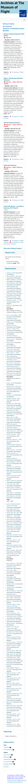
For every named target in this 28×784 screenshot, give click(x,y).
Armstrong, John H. (12, 359)
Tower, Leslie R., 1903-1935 (14, 650)
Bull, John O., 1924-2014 (13, 363)
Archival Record (9, 749)
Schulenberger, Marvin (13, 366)
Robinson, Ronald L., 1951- (14, 297)
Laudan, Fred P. (11, 587)
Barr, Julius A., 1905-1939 (13, 597)
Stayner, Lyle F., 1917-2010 (14, 386)
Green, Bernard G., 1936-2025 (15, 431)
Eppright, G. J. (10, 580)
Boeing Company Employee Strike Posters (14, 35)
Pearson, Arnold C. (12, 325)
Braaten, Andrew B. (12, 458)
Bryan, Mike (10, 664)
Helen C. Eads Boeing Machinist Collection (13, 79)
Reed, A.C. (9, 601)
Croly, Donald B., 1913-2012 (14, 290)
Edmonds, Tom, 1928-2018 (14, 373)
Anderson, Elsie (11, 273)
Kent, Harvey (10, 573)
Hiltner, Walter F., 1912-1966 (14, 407)
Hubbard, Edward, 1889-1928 (15, 661)
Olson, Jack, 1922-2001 (13, 349)
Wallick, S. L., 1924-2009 (13, 516)
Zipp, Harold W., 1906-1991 (14, 654)
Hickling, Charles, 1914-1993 (14, 293)
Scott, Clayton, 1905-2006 (14, 519)
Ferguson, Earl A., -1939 (13, 724)
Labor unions (8, 754)
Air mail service (8, 761)
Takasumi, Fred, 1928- (13, 410)
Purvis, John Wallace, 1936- (14, 315)
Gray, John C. (10, 342)
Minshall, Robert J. (12, 594)
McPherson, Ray (11, 414)
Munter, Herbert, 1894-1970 (14, 550)
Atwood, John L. (11, 339)
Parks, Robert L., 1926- (13, 352)
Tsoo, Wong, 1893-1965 (13, 420)
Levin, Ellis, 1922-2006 (13, 484)
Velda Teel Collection (10, 165)
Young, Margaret (11, 332)
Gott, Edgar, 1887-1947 (13, 509)
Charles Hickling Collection (12, 123)
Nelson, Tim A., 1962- (12, 417)
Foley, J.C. (9, 305)
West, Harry (10, 702)
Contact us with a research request (16, 780)
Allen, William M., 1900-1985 (14, 283)
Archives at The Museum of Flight (12, 7)
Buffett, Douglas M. (12, 424)
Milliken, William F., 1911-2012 (14, 279)
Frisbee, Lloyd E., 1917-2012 (14, 370)
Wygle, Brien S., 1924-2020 (14, 526)
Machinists (7, 757)
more (5, 766)
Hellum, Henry (10, 383)
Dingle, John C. (11, 322)
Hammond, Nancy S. (12, 335)
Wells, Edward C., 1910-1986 (14, 563)
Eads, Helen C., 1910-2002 (14, 492)
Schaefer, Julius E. (11, 566)
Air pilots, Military (9, 764)
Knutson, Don (10, 395)
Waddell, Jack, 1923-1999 (14, 403)
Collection (7, 747)
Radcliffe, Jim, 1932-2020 (14, 467)
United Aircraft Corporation (14, 698)
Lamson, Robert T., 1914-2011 (14, 642)
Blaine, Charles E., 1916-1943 (14, 705)
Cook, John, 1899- (12, 570)
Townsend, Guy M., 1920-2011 (15, 616)
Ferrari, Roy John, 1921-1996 (14, 512)
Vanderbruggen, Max (12, 286)
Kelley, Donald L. (11, 623)
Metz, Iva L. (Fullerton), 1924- (15, 523)
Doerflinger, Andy (11, 577)
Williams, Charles (11, 584)
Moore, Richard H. (11, 346)
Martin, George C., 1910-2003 (15, 590)
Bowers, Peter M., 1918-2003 (14, 480)
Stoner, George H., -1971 (13, 613)
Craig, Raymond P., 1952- (13, 657)
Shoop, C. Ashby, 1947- (13, 328)
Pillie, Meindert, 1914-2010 (14, 496)
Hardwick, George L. (12, 427)
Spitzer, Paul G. (11, 609)
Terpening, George (12, 318)
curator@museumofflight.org (15, 782)
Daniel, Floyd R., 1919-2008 (14, 620)
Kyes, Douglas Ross (12, 356)
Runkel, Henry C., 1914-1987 (14, 449)
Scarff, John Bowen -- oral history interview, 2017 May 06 (14, 207)
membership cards (9, 759)
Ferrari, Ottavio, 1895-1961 (14, 276)
